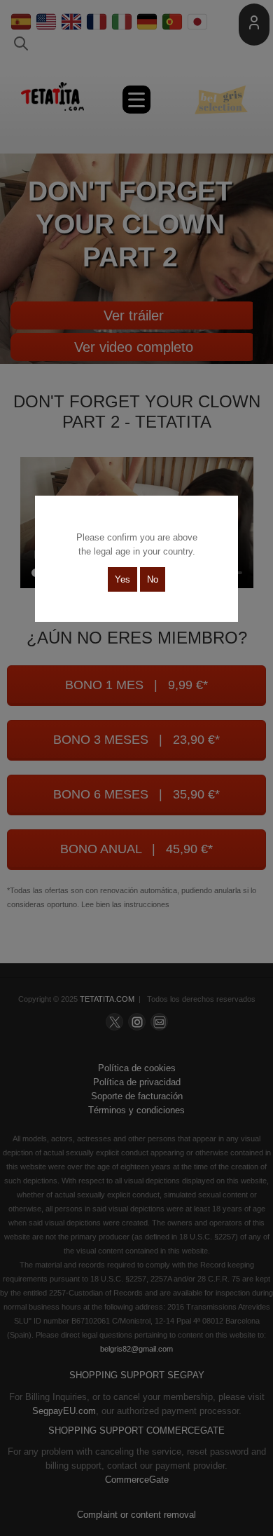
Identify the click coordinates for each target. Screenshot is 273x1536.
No (152, 579)
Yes (122, 579)
